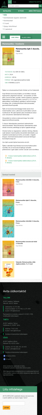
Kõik (5, 15)
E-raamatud (8, 29)
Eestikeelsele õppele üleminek (15, 18)
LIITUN (6, 408)
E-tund (6, 23)
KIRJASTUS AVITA (35, 2)
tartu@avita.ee (15, 331)
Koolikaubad (8, 20)
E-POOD (21, 11)
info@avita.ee (15, 311)
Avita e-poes (27, 368)
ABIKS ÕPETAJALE (35, 11)
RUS (14, 2)
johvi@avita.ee (15, 349)
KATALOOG (7, 11)
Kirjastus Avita (10, 356)
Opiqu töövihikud (10, 26)
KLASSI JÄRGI (26, 37)
